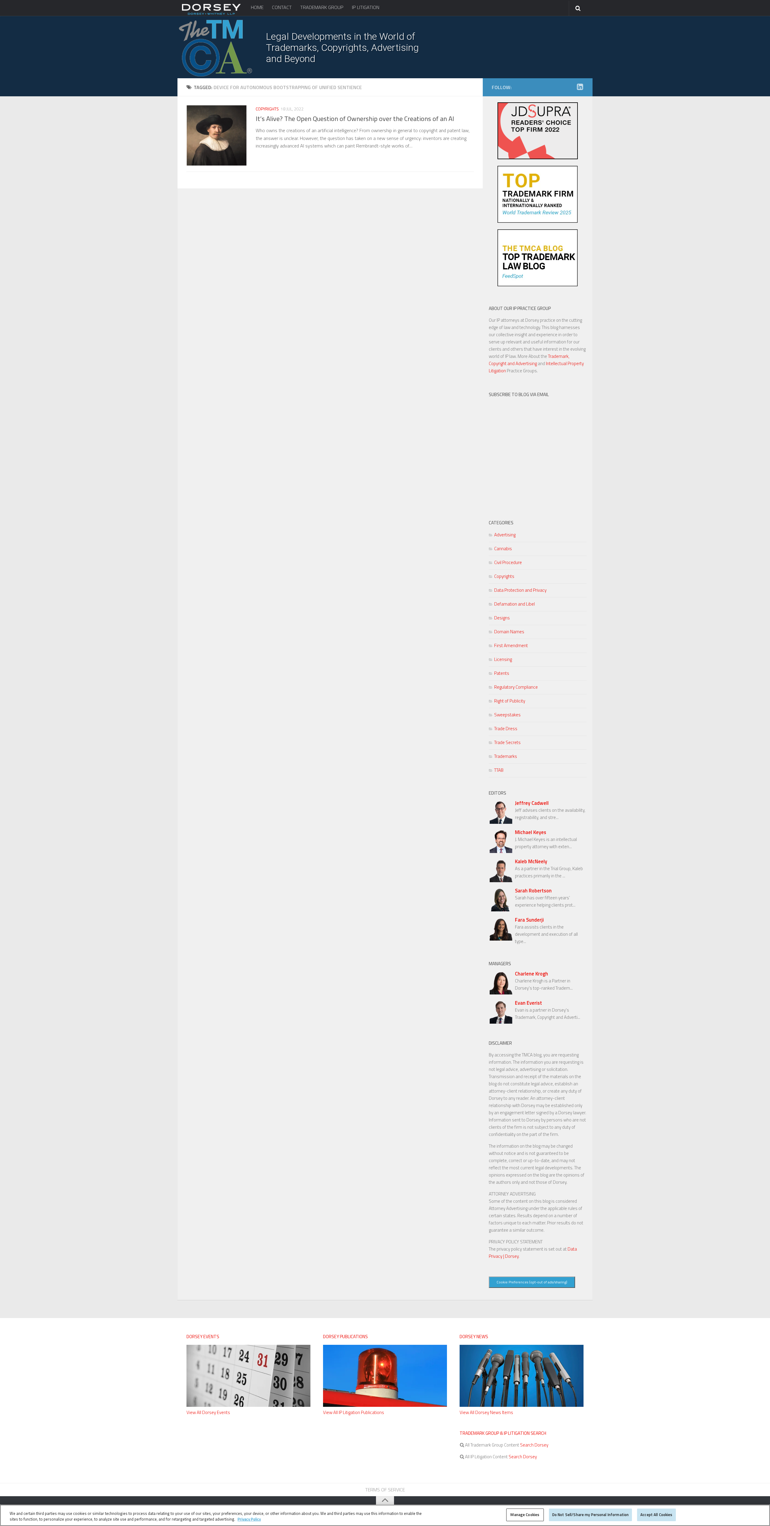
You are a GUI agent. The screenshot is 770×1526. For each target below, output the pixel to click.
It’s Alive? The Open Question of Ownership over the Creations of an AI (355, 118)
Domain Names (509, 631)
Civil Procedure (508, 562)
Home (257, 7)
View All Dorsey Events (208, 1412)
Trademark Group (321, 7)
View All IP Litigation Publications (353, 1412)
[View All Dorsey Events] (248, 1405)
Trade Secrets (507, 742)
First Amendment (511, 645)
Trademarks (505, 756)
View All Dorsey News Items (486, 1412)
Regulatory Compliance (516, 687)
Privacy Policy (249, 1519)
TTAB (499, 770)
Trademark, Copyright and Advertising (529, 360)
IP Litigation (365, 7)
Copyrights (267, 109)
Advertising (505, 534)
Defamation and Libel (514, 603)
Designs (502, 617)
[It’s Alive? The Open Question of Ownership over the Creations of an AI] (216, 135)
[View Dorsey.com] (211, 14)
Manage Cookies (524, 1515)
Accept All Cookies (656, 1515)
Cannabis (503, 548)
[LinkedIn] (580, 87)
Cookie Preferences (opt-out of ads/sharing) (532, 1282)
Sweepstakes (507, 714)
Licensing (503, 659)
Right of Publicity (509, 700)
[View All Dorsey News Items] (522, 1405)
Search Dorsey (533, 1444)
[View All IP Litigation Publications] (385, 1405)
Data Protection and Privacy (520, 590)
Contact (282, 7)
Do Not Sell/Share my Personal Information (590, 1515)
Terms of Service (385, 1489)
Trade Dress (505, 728)
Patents (501, 673)
